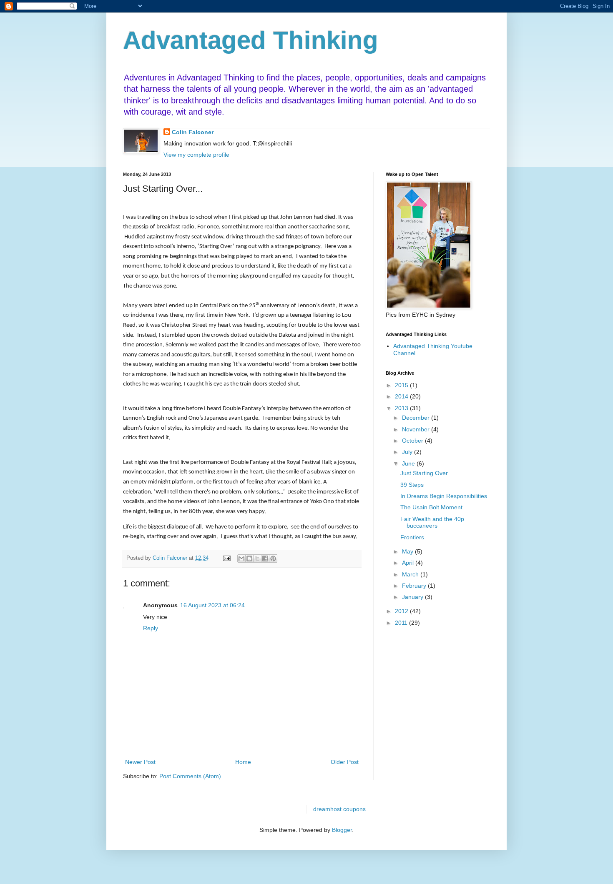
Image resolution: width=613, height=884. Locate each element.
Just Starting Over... (426, 473)
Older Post (345, 762)
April (408, 562)
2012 (402, 611)
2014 (402, 396)
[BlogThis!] (249, 558)
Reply (150, 628)
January (413, 597)
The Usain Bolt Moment (431, 507)
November (416, 429)
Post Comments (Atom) (190, 776)
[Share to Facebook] (265, 558)
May (408, 551)
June (409, 463)
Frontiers (412, 537)
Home (243, 762)
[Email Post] (226, 558)
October (413, 440)
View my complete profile (196, 154)
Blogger (342, 829)
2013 (402, 408)
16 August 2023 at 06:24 (212, 605)
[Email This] (241, 558)
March (411, 574)
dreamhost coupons (339, 809)
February (415, 585)
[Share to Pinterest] (273, 558)
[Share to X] (257, 558)
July (408, 451)
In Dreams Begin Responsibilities (443, 496)
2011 (402, 622)
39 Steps (412, 484)
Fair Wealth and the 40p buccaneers (432, 522)
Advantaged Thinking (250, 40)
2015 (402, 385)
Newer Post (140, 762)
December (416, 417)
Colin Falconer (193, 132)
